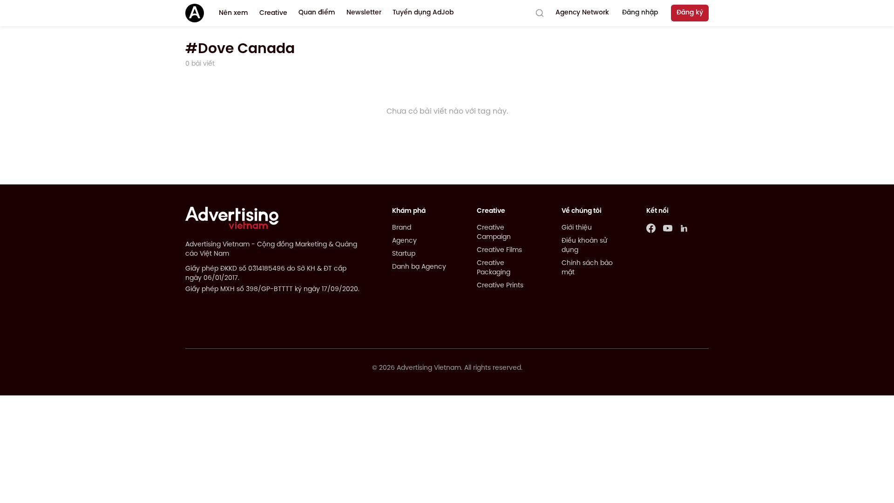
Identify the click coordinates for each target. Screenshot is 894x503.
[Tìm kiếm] (539, 13)
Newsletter (363, 12)
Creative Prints (500, 285)
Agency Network (582, 12)
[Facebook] (651, 228)
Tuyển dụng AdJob (423, 12)
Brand (401, 227)
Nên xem (233, 13)
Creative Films (499, 250)
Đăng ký (690, 12)
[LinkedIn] (684, 228)
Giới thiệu (577, 227)
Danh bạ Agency (419, 267)
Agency (404, 241)
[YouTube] (667, 228)
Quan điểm (316, 12)
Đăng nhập (640, 12)
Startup (403, 254)
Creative (273, 13)
